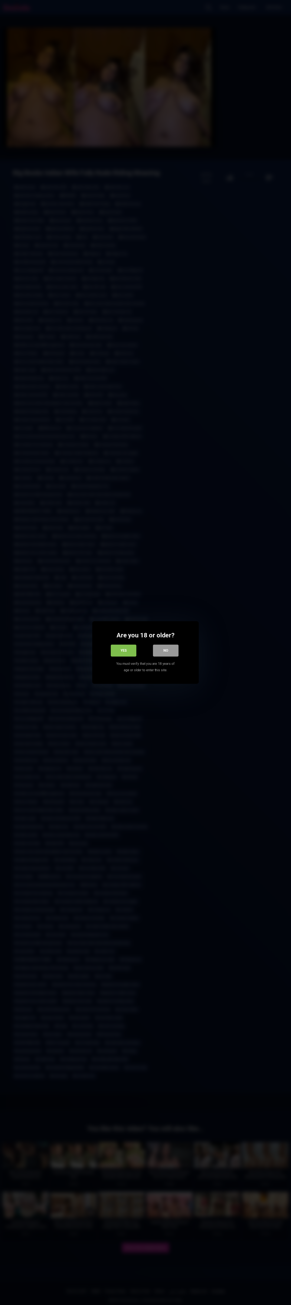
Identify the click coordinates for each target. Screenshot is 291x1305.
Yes (124, 650)
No (165, 650)
